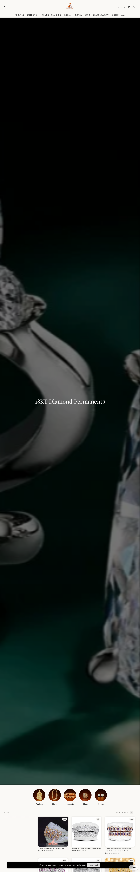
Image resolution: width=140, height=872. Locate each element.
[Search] (4, 7)
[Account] (124, 7)
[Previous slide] (41, 831)
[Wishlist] (129, 7)
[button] (125, 812)
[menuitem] (123, 15)
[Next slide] (65, 831)
